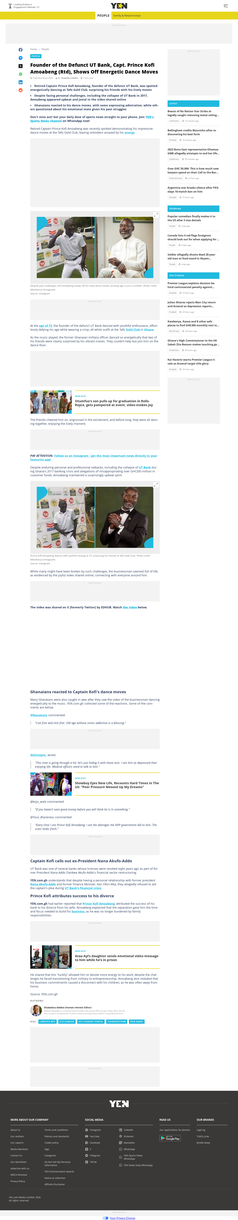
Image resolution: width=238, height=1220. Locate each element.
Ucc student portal (91, 1021)
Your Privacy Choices (122, 1218)
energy (130, 132)
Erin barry (136, 1021)
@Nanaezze (38, 715)
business (78, 911)
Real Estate (174, 331)
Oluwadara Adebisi (69, 78)
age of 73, (46, 326)
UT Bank (145, 467)
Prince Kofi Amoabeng (99, 904)
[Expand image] (156, 215)
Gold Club (133, 329)
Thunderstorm (117, 1021)
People (103, 15)
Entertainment (175, 178)
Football (172, 140)
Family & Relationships (127, 15)
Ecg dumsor (67, 1021)
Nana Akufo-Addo (43, 884)
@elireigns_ (38, 755)
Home (33, 49)
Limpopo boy (47, 1021)
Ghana (149, 329)
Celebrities (174, 121)
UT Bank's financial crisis (83, 888)
